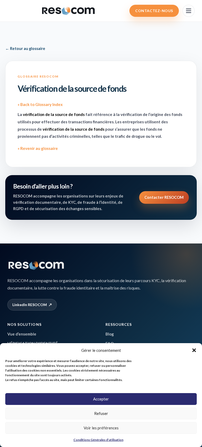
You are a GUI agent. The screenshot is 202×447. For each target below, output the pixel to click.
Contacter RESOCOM (164, 197)
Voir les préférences (101, 427)
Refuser (101, 413)
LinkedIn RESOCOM (32, 304)
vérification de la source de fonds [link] (54, 114)
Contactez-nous (154, 10)
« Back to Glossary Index (40, 104)
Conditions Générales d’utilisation (98, 440)
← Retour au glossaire (25, 48)
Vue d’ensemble (21, 334)
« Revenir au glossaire (38, 148)
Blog (109, 334)
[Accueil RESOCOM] (36, 265)
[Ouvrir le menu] (189, 11)
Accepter (101, 399)
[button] (194, 350)
